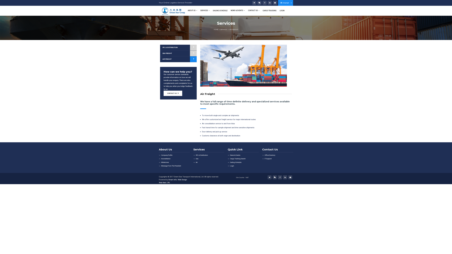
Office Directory (270, 155)
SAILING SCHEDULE (220, 11)
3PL (168, 183)
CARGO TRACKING (269, 11)
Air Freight (167, 59)
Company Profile (166, 155)
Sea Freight (167, 53)
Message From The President (171, 166)
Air (197, 162)
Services (204, 10)
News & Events (237, 10)
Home (216, 29)
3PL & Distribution (170, 47)
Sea (197, 159)
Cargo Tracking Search (238, 159)
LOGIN (282, 11)
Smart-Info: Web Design (177, 180)
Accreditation (165, 159)
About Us (192, 10)
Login (232, 166)
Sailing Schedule (235, 162)
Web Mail (162, 183)
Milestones (165, 162)
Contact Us (253, 10)
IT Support (268, 159)
